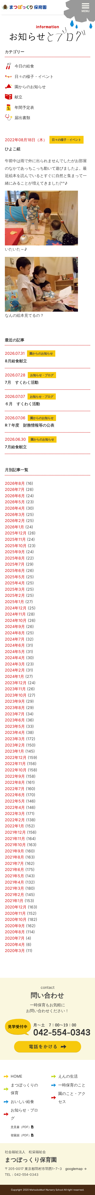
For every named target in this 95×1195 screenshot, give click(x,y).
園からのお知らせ (30, 86)
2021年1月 (14, 900)
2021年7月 (14, 863)
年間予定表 (24, 107)
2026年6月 (15, 495)
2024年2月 (15, 670)
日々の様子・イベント (34, 76)
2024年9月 (15, 626)
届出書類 (22, 117)
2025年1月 (14, 601)
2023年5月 (15, 726)
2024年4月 (15, 657)
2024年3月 (15, 664)
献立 (18, 96)
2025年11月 (15, 539)
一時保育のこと (72, 1085)
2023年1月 (14, 751)
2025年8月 (15, 558)
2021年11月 (15, 838)
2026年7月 (15, 489)
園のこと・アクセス (72, 1097)
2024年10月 (16, 620)
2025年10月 (16, 545)
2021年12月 (15, 832)
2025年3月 (15, 589)
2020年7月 (15, 938)
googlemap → (76, 1169)
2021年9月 (14, 851)
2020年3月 (15, 950)
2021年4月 (14, 882)
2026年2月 (15, 520)
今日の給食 (24, 66)
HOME (16, 1076)
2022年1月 (14, 825)
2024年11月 (15, 614)
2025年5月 (15, 576)
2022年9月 (15, 776)
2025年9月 (15, 551)
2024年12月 (16, 608)
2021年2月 (14, 894)
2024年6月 (15, 645)
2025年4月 (15, 582)
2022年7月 (15, 788)
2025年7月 (15, 564)
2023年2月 (15, 745)
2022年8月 (15, 782)
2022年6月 (15, 794)
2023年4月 (15, 732)
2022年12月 (16, 757)
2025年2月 (15, 595)
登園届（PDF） (21, 1135)
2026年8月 (15, 483)
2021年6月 (14, 869)
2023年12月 (16, 682)
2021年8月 (14, 857)
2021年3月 (14, 888)
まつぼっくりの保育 (24, 1089)
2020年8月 (15, 931)
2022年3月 (15, 813)
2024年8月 (15, 632)
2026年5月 (15, 501)
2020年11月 (15, 913)
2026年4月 (15, 508)
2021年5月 (14, 875)
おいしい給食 (22, 1101)
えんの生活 (68, 1076)
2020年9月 (15, 925)
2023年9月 (15, 701)
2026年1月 (14, 526)
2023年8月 (15, 707)
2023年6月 (15, 720)
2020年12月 (16, 907)
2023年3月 (15, 738)
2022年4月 (15, 807)
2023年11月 (15, 688)
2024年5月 (15, 651)
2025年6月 (15, 570)
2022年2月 (15, 819)
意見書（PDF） (21, 1127)
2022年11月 (15, 763)
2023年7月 (15, 713)
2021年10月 (15, 844)
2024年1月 (14, 676)
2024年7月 (15, 639)
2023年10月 (16, 695)
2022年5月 (15, 801)
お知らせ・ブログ (24, 1114)
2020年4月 (15, 944)
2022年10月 (16, 769)
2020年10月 (16, 919)
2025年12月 (16, 533)
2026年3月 (15, 514)
